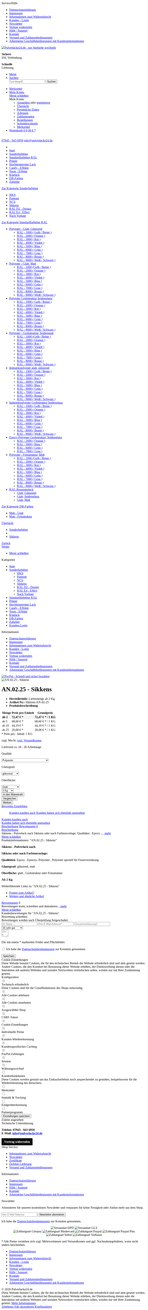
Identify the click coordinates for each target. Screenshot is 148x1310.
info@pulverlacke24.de (27, 1133)
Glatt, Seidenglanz (28, 496)
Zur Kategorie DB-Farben (17, 506)
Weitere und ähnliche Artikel (26, 896)
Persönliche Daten (28, 109)
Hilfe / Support (18, 30)
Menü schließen (19, 95)
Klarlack (14, 615)
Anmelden (23, 102)
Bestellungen (25, 120)
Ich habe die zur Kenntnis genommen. (46, 949)
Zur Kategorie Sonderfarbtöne (20, 188)
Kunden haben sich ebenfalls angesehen (60, 812)
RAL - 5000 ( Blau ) (29, 246)
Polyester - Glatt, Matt (22, 263)
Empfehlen (20, 806)
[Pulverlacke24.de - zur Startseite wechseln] (29, 47)
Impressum (16, 13)
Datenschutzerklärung (22, 9)
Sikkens (14, 205)
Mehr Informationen (23, 1303)
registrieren (43, 102)
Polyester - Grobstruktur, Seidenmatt (31, 333)
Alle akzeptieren (24, 1306)
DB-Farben (16, 618)
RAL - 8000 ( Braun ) (30, 256)
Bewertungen (28, 826)
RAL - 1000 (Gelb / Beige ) (34, 267)
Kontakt (14, 34)
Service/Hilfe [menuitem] (43, 22)
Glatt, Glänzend (26, 493)
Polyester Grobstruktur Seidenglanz (30, 298)
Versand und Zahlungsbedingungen (30, 37)
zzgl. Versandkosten (29, 740)
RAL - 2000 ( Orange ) (31, 235)
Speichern (8, 956)
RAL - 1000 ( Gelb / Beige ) (34, 232)
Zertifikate (15, 1160)
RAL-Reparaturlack (21, 489)
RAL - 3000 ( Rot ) (28, 239)
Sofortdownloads (27, 123)
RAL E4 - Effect (19, 212)
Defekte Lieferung (20, 1164)
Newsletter (15, 23)
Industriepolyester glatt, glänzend (29, 367)
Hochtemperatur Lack (22, 604)
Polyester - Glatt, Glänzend (25, 228)
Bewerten (8, 806)
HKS (12, 195)
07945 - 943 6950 (12, 140)
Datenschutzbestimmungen (38, 949)
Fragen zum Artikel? (21, 892)
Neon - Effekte (18, 611)
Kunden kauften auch (22, 812)
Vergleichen (9, 798)
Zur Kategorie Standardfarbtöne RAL (24, 222)
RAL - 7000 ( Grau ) (29, 253)
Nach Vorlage (17, 215)
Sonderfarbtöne (18, 569)
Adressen (22, 113)
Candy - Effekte (19, 608)
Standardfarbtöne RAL (23, 597)
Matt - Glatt (16, 513)
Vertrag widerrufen (20, 27)
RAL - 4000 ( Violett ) (30, 242)
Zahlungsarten (25, 116)
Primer (13, 601)
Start (12, 566)
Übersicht (23, 106)
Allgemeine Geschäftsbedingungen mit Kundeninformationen (46, 41)
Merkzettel (23, 127)
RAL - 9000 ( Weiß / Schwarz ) (36, 260)
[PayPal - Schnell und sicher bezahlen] (26, 676)
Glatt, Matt (23, 500)
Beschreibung (10, 826)
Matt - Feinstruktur (20, 516)
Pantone (14, 198)
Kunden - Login (19, 20)
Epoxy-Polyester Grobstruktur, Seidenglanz (35, 437)
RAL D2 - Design (20, 208)
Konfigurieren (43, 1306)
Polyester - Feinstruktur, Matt (27, 454)
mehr (107, 833)
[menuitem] (77, 10)
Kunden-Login (18, 625)
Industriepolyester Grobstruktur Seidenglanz (36, 402)
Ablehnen (8, 1306)
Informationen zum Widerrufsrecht (30, 16)
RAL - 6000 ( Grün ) (29, 249)
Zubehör (14, 622)
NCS (12, 201)
